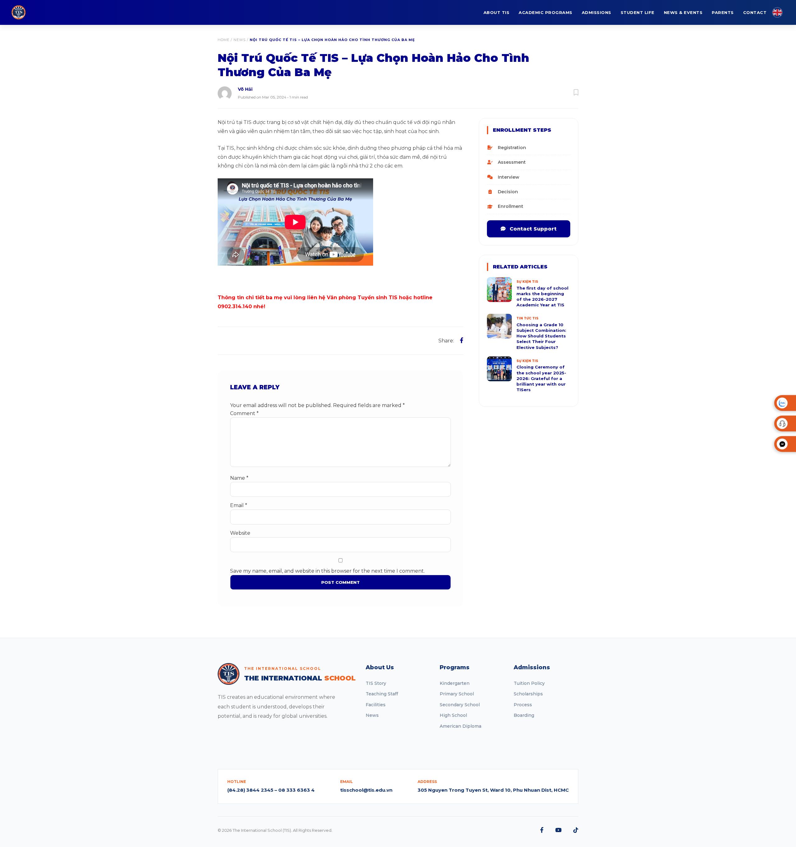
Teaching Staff (382, 694)
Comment (244, 413)
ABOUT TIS (497, 12)
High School (453, 715)
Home (223, 40)
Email (238, 505)
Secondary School (460, 704)
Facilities (376, 704)
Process (523, 704)
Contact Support (532, 229)
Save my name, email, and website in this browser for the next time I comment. (327, 571)
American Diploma (460, 726)
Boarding (524, 715)
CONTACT (755, 12)
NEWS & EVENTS (683, 12)
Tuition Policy (529, 683)
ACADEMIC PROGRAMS (545, 12)
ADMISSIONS (596, 12)
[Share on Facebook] (461, 340)
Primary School (457, 694)
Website (240, 533)
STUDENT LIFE (638, 12)
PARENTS (723, 12)
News (240, 40)
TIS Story (376, 683)
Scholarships (528, 694)
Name (239, 478)
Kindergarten (455, 683)
